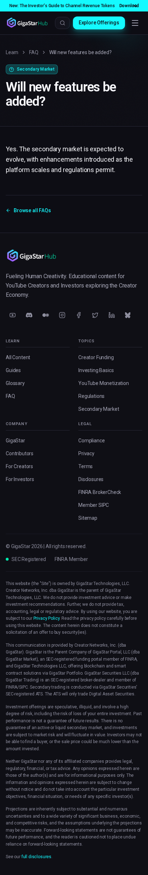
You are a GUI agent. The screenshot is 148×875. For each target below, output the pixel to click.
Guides (13, 370)
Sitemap (87, 518)
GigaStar (15, 440)
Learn (12, 52)
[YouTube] (12, 315)
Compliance (91, 440)
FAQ (33, 52)
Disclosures (90, 479)
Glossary (15, 383)
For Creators (19, 466)
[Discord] (29, 315)
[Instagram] (62, 315)
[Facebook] (78, 315)
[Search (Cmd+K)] (62, 23)
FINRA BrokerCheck (99, 492)
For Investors (20, 479)
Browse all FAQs (32, 210)
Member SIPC (93, 505)
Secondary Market (98, 409)
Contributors (19, 453)
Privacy (86, 453)
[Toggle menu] (135, 23)
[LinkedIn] (112, 315)
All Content (18, 357)
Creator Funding (96, 357)
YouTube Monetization (103, 383)
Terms (85, 466)
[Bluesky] (128, 315)
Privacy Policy (46, 618)
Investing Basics (96, 370)
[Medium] (45, 315)
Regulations (91, 396)
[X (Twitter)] (95, 315)
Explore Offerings (99, 22)
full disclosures (36, 856)
